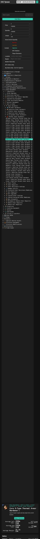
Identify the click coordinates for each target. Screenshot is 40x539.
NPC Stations (15, 51)
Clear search (29, 15)
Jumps (7, 35)
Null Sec (14, 42)
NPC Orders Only (9, 65)
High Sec (14, 48)
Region (7, 59)
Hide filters (17, 19)
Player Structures (16, 53)
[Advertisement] (20, 8)
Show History (19, 518)
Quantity (7, 30)
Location (7, 56)
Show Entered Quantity (11, 39)
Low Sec (14, 45)
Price (6, 25)
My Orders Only (9, 68)
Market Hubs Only (10, 61)
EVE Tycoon (5, 2)
